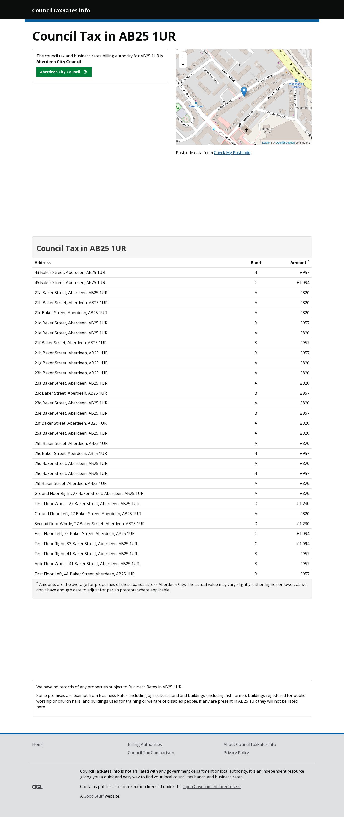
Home (38, 744)
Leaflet (266, 142)
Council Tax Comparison (151, 753)
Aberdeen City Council (60, 71)
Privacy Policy (236, 753)
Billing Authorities (145, 744)
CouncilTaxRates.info (61, 10)
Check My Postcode (232, 152)
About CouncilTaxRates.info (250, 744)
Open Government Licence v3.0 (212, 786)
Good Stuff (94, 796)
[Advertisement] (172, 195)
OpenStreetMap (285, 142)
